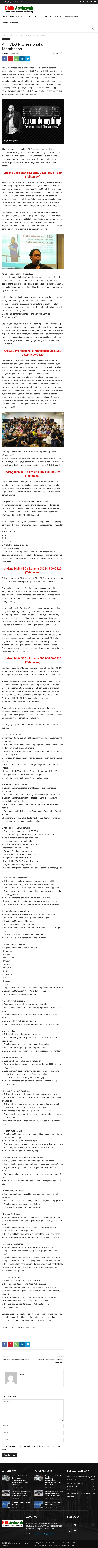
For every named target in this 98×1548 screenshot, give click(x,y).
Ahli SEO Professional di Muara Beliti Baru (51, 1361)
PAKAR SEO (13, 35)
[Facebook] (80, 1)
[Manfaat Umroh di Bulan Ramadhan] (6, 1504)
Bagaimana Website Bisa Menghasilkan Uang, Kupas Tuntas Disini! (21, 1493)
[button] (93, 29)
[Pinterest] (10, 58)
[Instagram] (84, 1)
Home (4, 35)
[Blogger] (75, 1525)
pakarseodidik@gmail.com (45, 1534)
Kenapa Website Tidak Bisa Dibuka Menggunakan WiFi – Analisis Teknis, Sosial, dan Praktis (20, 1480)
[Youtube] (94, 1)
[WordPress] (69, 1530)
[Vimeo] (91, 1)
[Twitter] (87, 1)
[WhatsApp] (16, 58)
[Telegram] (27, 58)
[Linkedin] (21, 58)
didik (6, 53)
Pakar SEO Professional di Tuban (15, 1360)
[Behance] (69, 1525)
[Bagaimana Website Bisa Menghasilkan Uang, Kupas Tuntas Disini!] (6, 1493)
